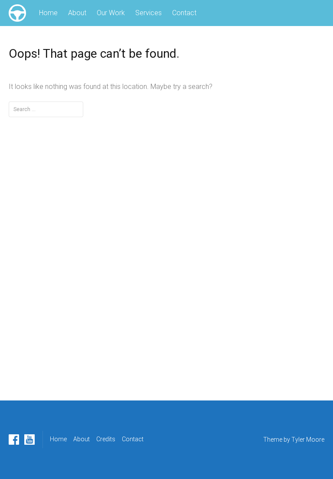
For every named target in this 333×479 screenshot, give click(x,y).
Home (48, 13)
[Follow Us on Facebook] (14, 439)
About (77, 13)
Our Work (111, 13)
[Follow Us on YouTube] (29, 439)
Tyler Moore (307, 439)
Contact (184, 13)
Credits (105, 439)
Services (148, 13)
